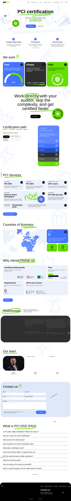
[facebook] (66, 490)
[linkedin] (63, 490)
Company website (29, 396)
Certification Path (34, 2)
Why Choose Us (56, 2)
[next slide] (45, 339)
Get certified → (30, 26)
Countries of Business (48, 2)
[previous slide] (25, 339)
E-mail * (4, 396)
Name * (4, 391)
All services (41, 26)
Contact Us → (8, 300)
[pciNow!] (6, 2)
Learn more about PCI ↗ (35, 47)
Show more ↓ (35, 474)
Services (40, 2)
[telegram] (68, 490)
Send (41, 412)
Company (27, 391)
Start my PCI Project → (10, 214)
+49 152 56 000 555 (48, 493)
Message (5, 401)
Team (62, 2)
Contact (66, 2)
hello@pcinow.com (48, 492)
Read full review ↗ (28, 326)
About (28, 2)
